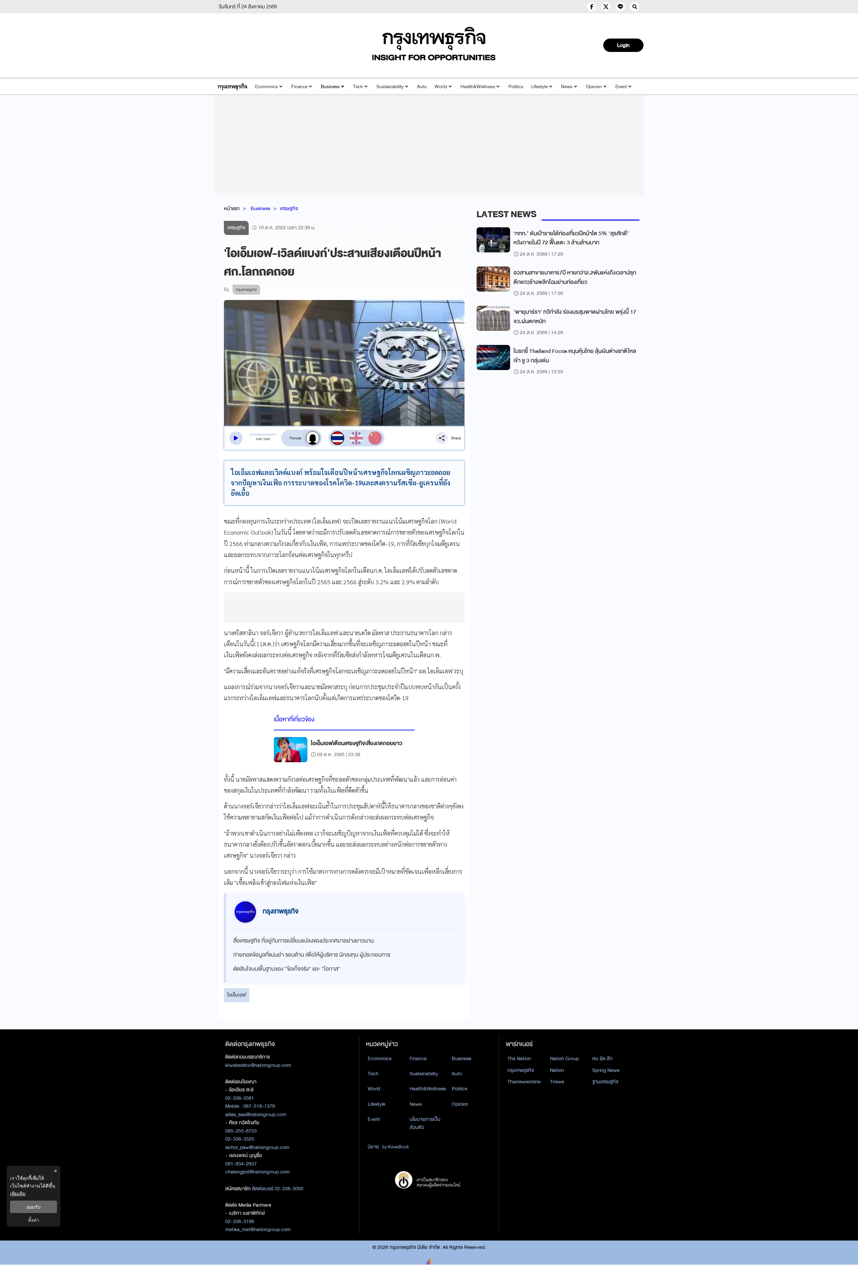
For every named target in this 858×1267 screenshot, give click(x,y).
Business (330, 86)
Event (621, 86)
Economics (266, 86)
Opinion (594, 86)
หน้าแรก (232, 208)
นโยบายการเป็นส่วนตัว (425, 1123)
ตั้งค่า (33, 1220)
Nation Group (564, 1058)
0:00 (259, 439)
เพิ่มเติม (17, 1193)
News (566, 86)
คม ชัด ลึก (602, 1058)
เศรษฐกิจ (289, 208)
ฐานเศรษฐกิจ (605, 1081)
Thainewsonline (524, 1081)
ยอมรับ (33, 1207)
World (441, 86)
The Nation (519, 1058)
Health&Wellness (478, 86)
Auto (422, 86)
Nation (557, 1070)
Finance (299, 86)
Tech (358, 86)
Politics (515, 86)
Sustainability (390, 86)
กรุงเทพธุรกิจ (520, 1070)
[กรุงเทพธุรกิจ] (232, 86)
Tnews (557, 1081)
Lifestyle (539, 86)
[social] (591, 6)
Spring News (605, 1070)
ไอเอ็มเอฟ (236, 994)
